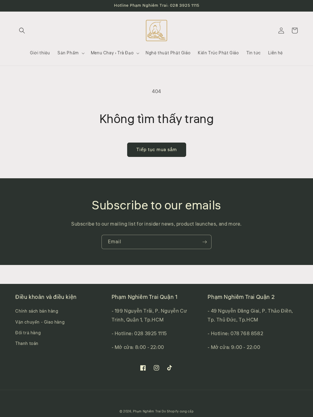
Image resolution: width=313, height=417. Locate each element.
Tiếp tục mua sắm (156, 150)
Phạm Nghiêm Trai (147, 411)
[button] (22, 30)
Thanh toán (27, 344)
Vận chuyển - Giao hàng (39, 322)
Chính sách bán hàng (36, 311)
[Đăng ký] (204, 242)
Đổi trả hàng (28, 333)
